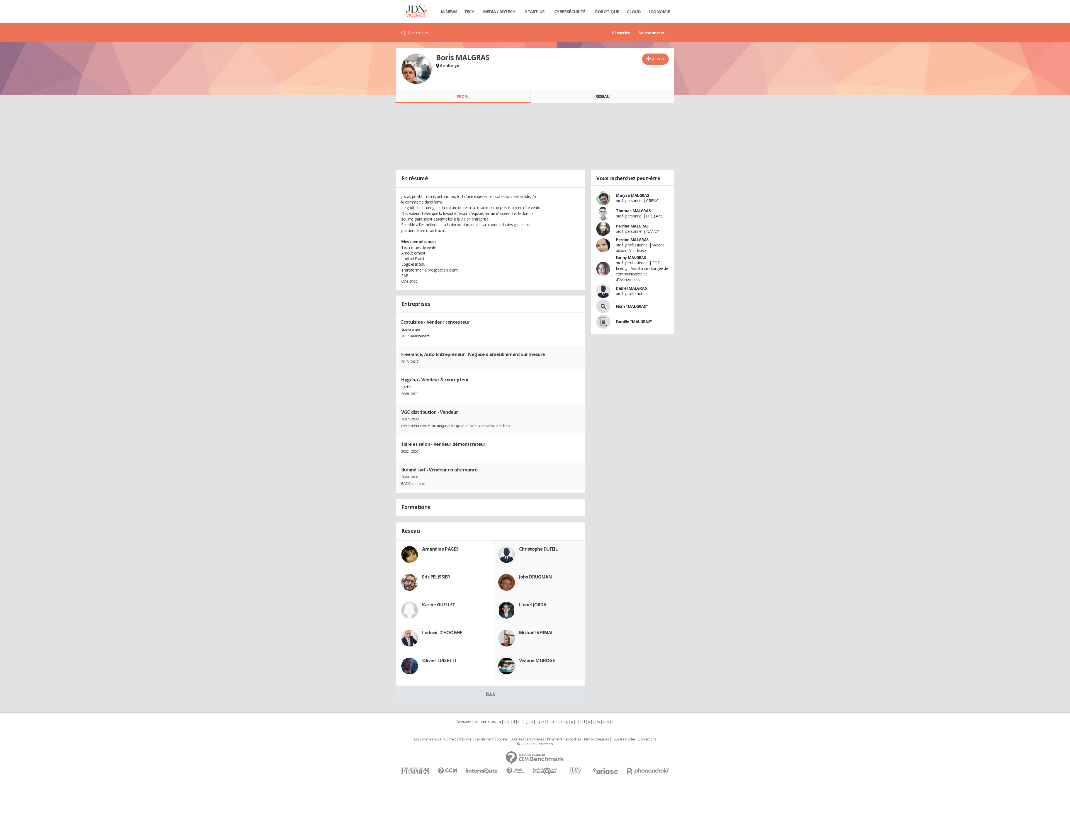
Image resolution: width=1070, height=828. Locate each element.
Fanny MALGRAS (631, 257)
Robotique (607, 11)
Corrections (647, 739)
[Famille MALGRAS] (603, 322)
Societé (502, 739)
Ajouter (658, 58)
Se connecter (651, 32)
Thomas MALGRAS (633, 210)
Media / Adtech (499, 11)
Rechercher (418, 32)
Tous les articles (623, 739)
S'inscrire (621, 32)
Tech (469, 11)
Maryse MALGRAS (632, 195)
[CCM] (447, 771)
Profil (463, 96)
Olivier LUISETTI (439, 660)
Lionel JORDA (532, 605)
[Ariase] (605, 771)
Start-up (535, 11)
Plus (490, 693)
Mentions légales (596, 739)
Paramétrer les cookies (564, 739)
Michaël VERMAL (536, 633)
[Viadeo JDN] (575, 771)
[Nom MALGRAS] (603, 306)
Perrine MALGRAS (632, 226)
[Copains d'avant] (545, 771)
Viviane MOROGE (537, 660)
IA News (449, 11)
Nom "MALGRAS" (632, 306)
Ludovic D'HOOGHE (442, 633)
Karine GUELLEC (438, 605)
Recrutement (484, 739)
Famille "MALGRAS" (634, 321)
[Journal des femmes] (415, 771)
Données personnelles (527, 739)
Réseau (602, 96)
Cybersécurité (569, 11)
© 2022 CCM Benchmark (535, 744)
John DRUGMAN (535, 577)
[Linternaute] (482, 771)
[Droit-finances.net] (515, 771)
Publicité (465, 739)
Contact (450, 739)
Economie (659, 11)
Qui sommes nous (427, 739)
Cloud (634, 11)
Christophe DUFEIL (538, 549)
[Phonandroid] (648, 771)
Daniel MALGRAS (631, 288)
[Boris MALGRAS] (416, 69)
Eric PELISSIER (436, 577)
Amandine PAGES (440, 549)
